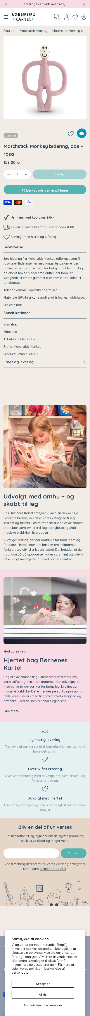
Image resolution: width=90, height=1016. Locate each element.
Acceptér (43, 984)
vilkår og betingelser (70, 864)
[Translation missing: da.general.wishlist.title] (75, 17)
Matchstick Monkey (33, 31)
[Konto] (66, 17)
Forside (8, 31)
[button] (6, 4)
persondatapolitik (53, 869)
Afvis (43, 995)
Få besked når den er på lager (45, 190)
